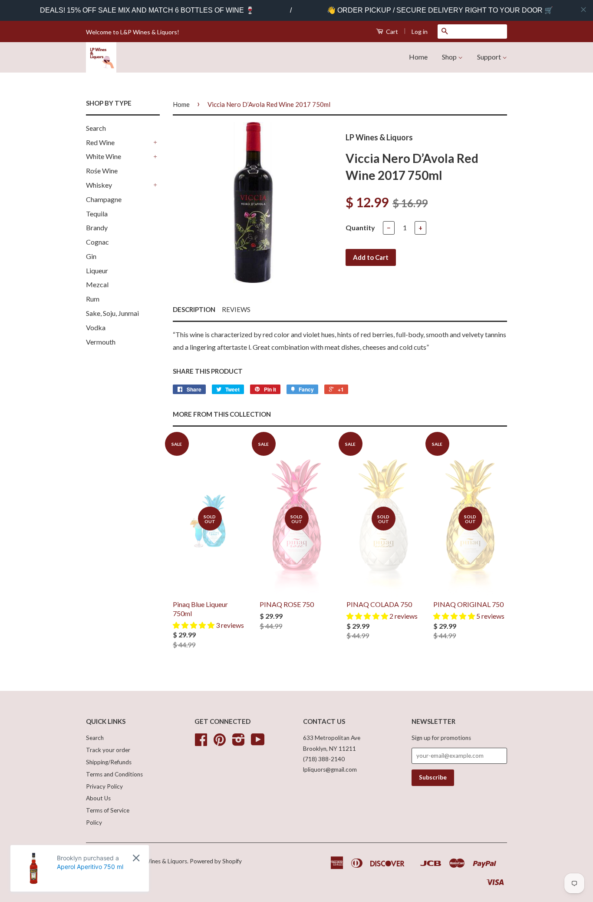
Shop (450, 57)
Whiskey (99, 185)
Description (194, 309)
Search (96, 128)
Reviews (236, 309)
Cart (391, 31)
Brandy (97, 227)
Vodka (95, 327)
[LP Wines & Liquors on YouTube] (258, 742)
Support (489, 57)
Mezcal (97, 284)
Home (418, 57)
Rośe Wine (102, 170)
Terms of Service (107, 810)
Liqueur (97, 270)
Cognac (97, 242)
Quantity (360, 227)
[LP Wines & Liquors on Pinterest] (219, 742)
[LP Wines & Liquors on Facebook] (201, 742)
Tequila (97, 213)
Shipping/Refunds (109, 762)
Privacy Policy (104, 786)
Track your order (108, 749)
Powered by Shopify (216, 861)
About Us (98, 798)
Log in (420, 31)
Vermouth (100, 342)
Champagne (104, 199)
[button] (194, 625)
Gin (91, 256)
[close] (583, 9)
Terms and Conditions (114, 774)
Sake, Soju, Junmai (112, 313)
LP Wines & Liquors (161, 861)
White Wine (103, 156)
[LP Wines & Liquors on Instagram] (238, 742)
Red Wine (100, 142)
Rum (92, 299)
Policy (94, 822)
